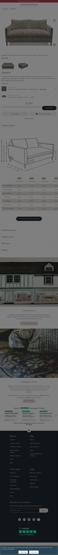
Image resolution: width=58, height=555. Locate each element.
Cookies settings (23, 552)
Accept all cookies (34, 552)
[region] (29, 550)
